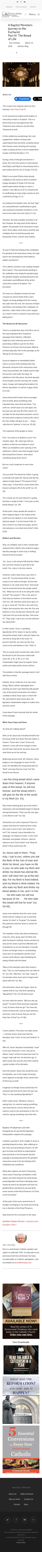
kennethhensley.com (22, 1263)
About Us (12, 1494)
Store (26, 1504)
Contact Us (28, 1499)
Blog (26, 46)
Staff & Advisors (26, 1494)
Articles (21, 46)
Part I (12, 109)
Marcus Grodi (14, 1499)
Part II (17, 109)
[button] (34, 14)
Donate (17, 1504)
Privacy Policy (21, 1542)
